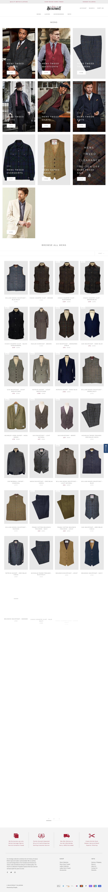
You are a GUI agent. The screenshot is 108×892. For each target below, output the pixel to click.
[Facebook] (7, 872)
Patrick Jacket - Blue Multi (16, 664)
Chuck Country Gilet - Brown (41, 298)
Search (92, 8)
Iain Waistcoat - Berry (67, 435)
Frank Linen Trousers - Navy (66, 802)
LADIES (47, 14)
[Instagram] (15, 872)
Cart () (100, 8)
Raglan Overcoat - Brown (41, 343)
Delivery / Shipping (96, 862)
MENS (39, 14)
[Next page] (59, 819)
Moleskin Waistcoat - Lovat (67, 573)
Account (83, 8)
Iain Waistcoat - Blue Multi (41, 664)
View (11, 72)
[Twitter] (11, 872)
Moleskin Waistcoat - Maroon (16, 619)
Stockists (93, 870)
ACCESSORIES (59, 14)
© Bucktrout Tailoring (15, 885)
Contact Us (94, 868)
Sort (100, 253)
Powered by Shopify (12, 887)
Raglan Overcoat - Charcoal (91, 619)
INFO (69, 14)
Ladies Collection (64, 866)
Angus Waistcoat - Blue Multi (66, 664)
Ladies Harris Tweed (65, 868)
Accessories (63, 870)
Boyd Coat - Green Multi (41, 756)
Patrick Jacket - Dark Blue (66, 389)
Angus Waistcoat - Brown (16, 756)
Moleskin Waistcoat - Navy (92, 573)
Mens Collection (64, 862)
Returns (93, 864)
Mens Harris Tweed (65, 864)
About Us (93, 866)
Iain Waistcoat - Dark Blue (92, 343)
